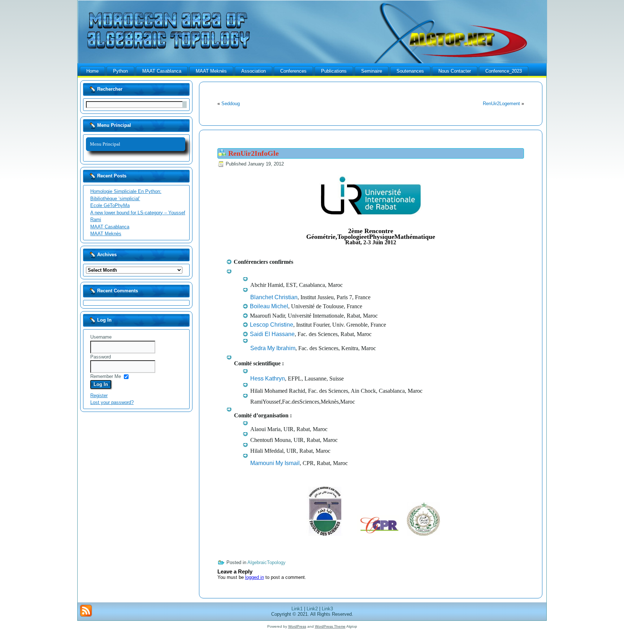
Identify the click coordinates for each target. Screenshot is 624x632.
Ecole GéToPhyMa (110, 205)
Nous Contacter (454, 71)
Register (99, 395)
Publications (334, 71)
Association (253, 71)
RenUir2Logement (501, 103)
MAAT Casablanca (161, 71)
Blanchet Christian (274, 297)
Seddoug (230, 103)
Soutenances (410, 71)
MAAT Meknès (211, 71)
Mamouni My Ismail (275, 463)
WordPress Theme (330, 626)
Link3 (327, 608)
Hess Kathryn (267, 378)
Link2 (312, 608)
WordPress (297, 626)
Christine (271, 325)
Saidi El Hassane (272, 334)
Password (100, 357)
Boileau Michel (269, 306)
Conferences (293, 71)
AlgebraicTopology (266, 562)
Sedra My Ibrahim (272, 348)
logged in (254, 577)
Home (92, 71)
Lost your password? (112, 402)
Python (120, 71)
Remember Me (105, 376)
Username (101, 337)
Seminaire (371, 71)
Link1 (297, 608)
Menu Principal (105, 144)
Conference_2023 (503, 71)
